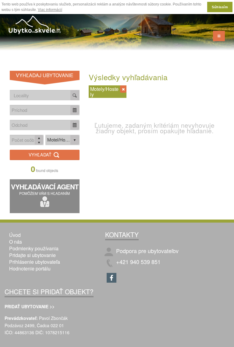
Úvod (15, 234)
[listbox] (62, 140)
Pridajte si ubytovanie (32, 255)
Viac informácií (50, 10)
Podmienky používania (33, 248)
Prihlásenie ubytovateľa (34, 261)
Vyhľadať (41, 155)
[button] (74, 110)
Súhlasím (220, 7)
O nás (15, 241)
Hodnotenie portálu (30, 268)
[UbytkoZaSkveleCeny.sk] (35, 26)
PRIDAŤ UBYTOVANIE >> (30, 306)
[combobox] (40, 110)
